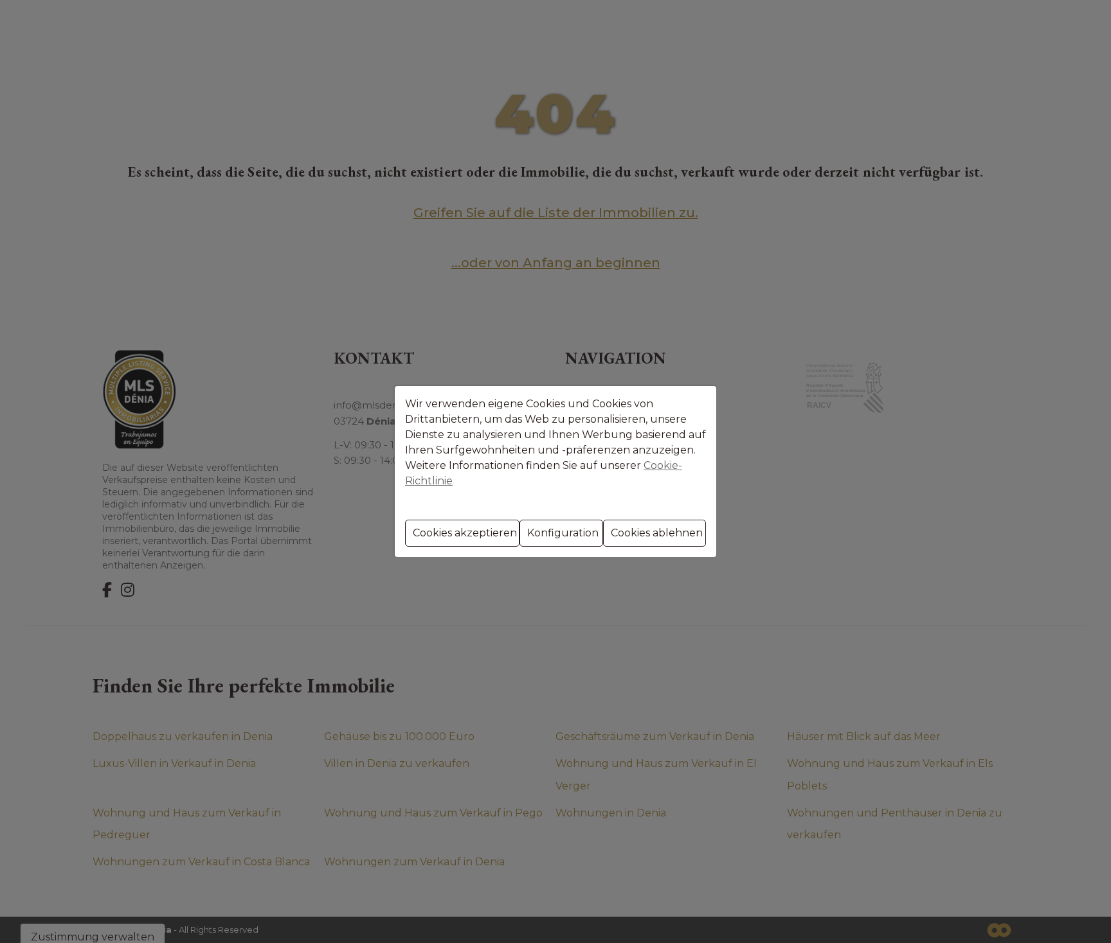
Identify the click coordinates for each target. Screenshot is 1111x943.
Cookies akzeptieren (465, 533)
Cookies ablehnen (657, 533)
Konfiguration (563, 533)
